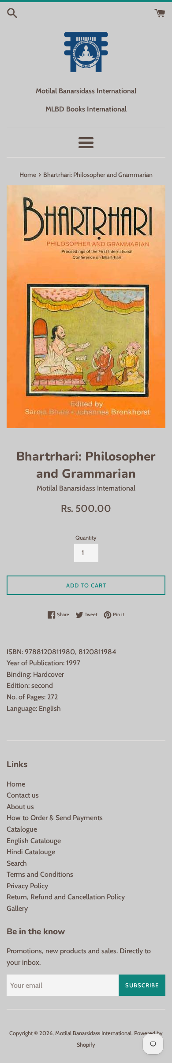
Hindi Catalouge (31, 852)
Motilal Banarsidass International (93, 1033)
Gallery (17, 908)
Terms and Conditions (40, 874)
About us (20, 806)
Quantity (86, 537)
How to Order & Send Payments (55, 818)
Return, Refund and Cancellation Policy (66, 897)
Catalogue (22, 829)
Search (17, 863)
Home (16, 784)
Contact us (23, 795)
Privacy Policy (27, 886)
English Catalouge (34, 841)
